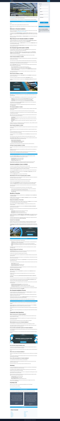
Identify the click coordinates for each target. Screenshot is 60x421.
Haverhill (25, 412)
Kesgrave (13, 387)
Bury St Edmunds (26, 411)
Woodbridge (15, 387)
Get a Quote (23, 11)
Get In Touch (44, 26)
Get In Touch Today (24, 21)
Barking (20, 387)
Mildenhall (25, 414)
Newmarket (25, 415)
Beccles (25, 413)
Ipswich (11, 387)
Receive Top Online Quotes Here (23, 238)
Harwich (18, 387)
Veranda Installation (13, 17)
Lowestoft (25, 416)
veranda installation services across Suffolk (21, 31)
